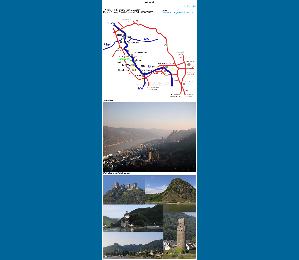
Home (186, 6)
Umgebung (178, 12)
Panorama (188, 12)
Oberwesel (166, 12)
